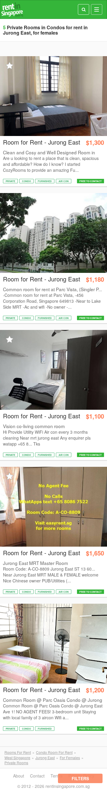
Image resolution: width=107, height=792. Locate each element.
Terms (56, 776)
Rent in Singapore (12, 9)
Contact (37, 776)
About (18, 776)
